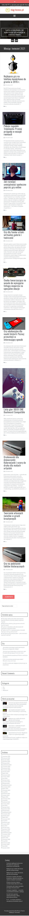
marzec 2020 (6, 844)
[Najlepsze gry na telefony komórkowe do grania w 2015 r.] (13, 64)
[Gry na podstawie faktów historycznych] (13, 554)
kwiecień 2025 (6, 768)
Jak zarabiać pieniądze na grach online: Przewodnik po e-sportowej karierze (14, 711)
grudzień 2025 (6, 761)
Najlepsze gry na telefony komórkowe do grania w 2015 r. (15, 79)
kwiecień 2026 (6, 758)
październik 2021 (7, 812)
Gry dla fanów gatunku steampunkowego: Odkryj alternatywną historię (13, 895)
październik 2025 (7, 764)
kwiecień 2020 (6, 842)
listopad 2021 (6, 810)
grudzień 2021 (6, 809)
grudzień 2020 (6, 829)
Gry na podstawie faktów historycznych (14, 565)
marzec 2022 (6, 803)
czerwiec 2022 (6, 798)
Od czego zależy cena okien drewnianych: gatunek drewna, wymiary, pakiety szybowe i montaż (12, 620)
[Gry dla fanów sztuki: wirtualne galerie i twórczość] (13, 223)
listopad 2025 (6, 763)
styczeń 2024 (6, 780)
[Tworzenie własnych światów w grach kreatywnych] (13, 504)
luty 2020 (5, 846)
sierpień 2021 (6, 815)
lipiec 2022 (5, 797)
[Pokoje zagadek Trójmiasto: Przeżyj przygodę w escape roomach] (13, 118)
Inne (4, 688)
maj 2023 (5, 792)
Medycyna (5, 690)
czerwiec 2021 (6, 819)
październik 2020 (7, 832)
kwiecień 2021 (6, 822)
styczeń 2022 (6, 807)
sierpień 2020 (6, 836)
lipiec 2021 (5, 817)
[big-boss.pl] (14, 10)
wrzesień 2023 (6, 787)
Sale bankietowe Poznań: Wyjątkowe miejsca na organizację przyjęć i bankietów (15, 734)
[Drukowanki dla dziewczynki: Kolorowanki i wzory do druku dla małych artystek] (13, 448)
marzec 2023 (6, 795)
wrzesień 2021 (6, 814)
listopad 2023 (6, 783)
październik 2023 (7, 785)
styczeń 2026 (6, 759)
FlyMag (11, 912)
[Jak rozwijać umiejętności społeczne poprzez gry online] (13, 171)
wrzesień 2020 (6, 834)
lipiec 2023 (5, 788)
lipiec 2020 (5, 837)
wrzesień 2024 (6, 770)
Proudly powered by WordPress (12, 910)
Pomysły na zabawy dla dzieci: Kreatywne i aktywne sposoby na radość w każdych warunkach (15, 878)
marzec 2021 (6, 824)
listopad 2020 (6, 831)
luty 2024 (5, 778)
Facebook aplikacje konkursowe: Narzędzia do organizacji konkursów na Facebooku (15, 865)
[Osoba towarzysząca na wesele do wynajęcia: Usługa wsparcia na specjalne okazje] (13, 273)
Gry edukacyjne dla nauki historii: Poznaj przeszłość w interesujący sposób (14, 335)
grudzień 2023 (6, 781)
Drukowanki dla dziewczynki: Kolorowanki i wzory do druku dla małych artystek (15, 462)
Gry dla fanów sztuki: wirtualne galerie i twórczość (14, 234)
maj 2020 (5, 841)
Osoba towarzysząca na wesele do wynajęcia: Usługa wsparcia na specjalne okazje (15, 284)
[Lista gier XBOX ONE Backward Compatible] (13, 388)
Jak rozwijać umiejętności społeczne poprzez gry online (15, 184)
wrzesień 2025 (6, 766)
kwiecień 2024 (6, 775)
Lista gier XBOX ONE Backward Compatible (14, 410)
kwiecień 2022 (6, 802)
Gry (5, 106)
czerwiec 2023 (6, 790)
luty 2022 (5, 805)
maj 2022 (5, 800)
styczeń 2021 (6, 827)
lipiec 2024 (5, 773)
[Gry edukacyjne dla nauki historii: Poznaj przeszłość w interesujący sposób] (13, 323)
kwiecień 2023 (6, 793)
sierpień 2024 (6, 771)
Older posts (8, 597)
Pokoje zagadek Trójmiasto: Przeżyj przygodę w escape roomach (13, 130)
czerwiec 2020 (6, 839)
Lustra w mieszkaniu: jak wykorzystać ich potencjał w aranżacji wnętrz (14, 32)
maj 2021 (5, 820)
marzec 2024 (6, 776)
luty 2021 (5, 825)
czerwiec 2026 (6, 756)
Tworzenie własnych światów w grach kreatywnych (13, 515)
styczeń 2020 (6, 848)
